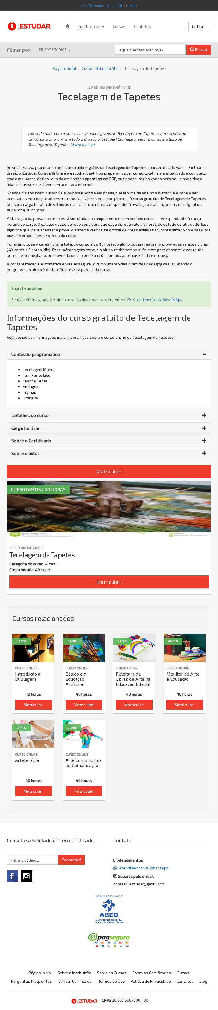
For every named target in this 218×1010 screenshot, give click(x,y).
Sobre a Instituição (74, 972)
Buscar (200, 49)
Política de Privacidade (151, 981)
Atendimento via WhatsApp (111, 5)
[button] (109, 354)
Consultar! (71, 859)
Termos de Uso (111, 981)
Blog (203, 981)
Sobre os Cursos (112, 972)
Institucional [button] (89, 26)
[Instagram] (26, 876)
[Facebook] (12, 876)
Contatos (142, 26)
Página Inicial (64, 68)
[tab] (109, 354)
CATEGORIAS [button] (55, 49)
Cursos (119, 26)
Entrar (198, 26)
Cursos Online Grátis (100, 68)
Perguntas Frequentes (31, 981)
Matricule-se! (82, 144)
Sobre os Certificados (151, 972)
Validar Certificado (75, 981)
